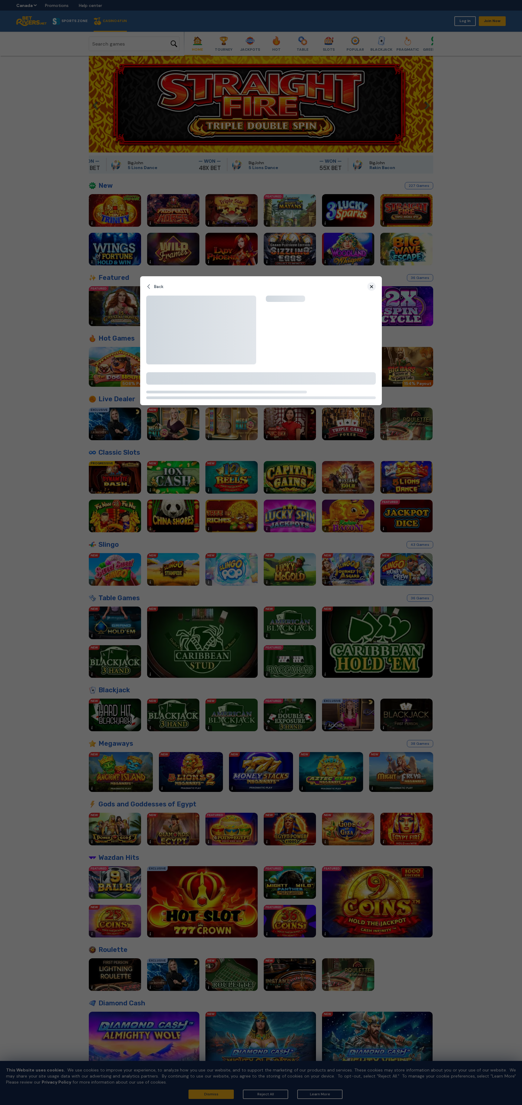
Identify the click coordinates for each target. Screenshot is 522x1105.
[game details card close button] (371, 286)
